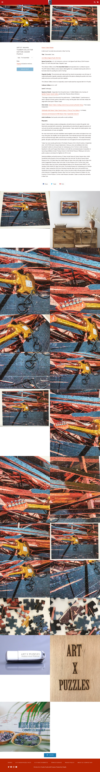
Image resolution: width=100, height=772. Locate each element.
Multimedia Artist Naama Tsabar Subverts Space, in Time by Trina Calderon (61, 110)
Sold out (25, 69)
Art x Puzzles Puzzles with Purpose (47, 767)
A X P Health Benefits (41, 763)
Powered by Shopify (61, 767)
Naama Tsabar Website (47, 48)
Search (10, 763)
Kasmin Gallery (55, 94)
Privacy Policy (69, 763)
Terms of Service (56, 763)
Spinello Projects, (46, 94)
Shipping (19, 64)
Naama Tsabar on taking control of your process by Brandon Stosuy (66, 105)
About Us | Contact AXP (85, 763)
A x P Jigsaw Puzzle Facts (23, 763)
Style (19, 58)
